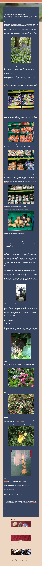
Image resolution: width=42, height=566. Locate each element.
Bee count (9, 365)
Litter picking (25, 485)
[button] (4, 11)
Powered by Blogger (21, 564)
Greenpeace (6, 84)
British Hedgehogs (29, 325)
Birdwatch (6, 481)
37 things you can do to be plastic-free (16, 528)
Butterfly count (23, 420)
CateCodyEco (12, 246)
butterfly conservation (19, 421)
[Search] (40, 1)
